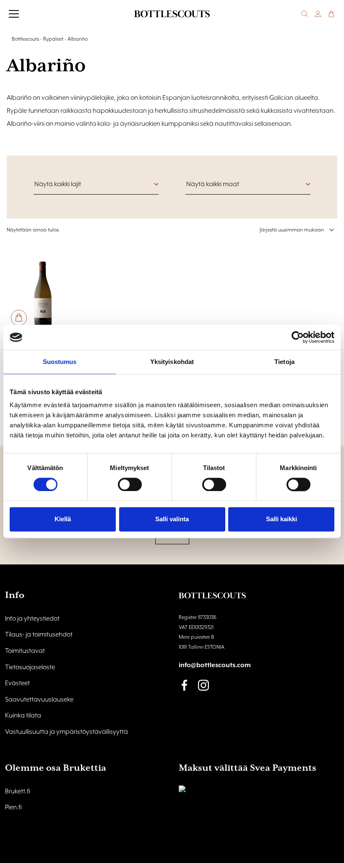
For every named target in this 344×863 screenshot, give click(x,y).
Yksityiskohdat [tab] (172, 361)
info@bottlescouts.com (215, 665)
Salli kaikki (281, 519)
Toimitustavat (25, 651)
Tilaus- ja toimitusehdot (39, 635)
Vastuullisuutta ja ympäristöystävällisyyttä (66, 732)
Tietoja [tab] (284, 361)
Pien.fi (13, 807)
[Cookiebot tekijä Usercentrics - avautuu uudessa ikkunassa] (297, 337)
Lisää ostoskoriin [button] (19, 318)
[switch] (130, 484)
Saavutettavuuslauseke (39, 700)
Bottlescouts (25, 39)
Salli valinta (172, 519)
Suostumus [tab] (60, 361)
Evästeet (17, 683)
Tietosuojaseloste (30, 667)
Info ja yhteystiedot (32, 619)
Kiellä (63, 519)
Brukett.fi (17, 791)
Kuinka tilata (23, 716)
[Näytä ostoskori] (331, 13)
